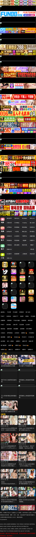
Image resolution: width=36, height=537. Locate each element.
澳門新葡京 (10, 333)
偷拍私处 (3, 328)
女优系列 (16, 236)
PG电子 (3, 316)
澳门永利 (28, 312)
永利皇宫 (17, 333)
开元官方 (24, 337)
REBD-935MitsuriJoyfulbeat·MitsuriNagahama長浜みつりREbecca (9, 484)
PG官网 (9, 312)
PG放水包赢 (17, 320)
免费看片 (18, 341)
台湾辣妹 (9, 227)
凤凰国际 (9, 320)
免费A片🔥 (18, 345)
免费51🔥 (9, 337)
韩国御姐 (16, 227)
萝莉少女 (32, 218)
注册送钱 (8, 316)
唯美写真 (24, 245)
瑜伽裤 (24, 240)
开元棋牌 (15, 312)
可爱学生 (24, 236)
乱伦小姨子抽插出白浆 (8, 411)
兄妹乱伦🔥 (26, 345)
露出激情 (16, 245)
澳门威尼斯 (3, 345)
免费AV (24, 349)
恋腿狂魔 (32, 236)
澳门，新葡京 (10, 341)
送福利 (21, 316)
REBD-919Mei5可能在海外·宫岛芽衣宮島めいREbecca (9, 501)
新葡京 (27, 316)
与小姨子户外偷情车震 (26, 366)
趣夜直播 (9, 328)
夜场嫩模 (16, 328)
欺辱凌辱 (9, 231)
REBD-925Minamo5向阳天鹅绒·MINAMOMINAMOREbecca (27, 502)
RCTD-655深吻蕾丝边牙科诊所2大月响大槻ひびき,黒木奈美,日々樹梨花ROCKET (8, 466)
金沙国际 (3, 341)
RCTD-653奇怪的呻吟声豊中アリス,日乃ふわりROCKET (8, 447)
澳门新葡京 (29, 328)
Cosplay (24, 222)
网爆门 (32, 245)
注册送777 (15, 316)
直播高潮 (24, 320)
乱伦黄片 (28, 324)
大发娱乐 (3, 333)
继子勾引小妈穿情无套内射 (9, 381)
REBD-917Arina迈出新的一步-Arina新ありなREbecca (27, 465)
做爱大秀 (24, 341)
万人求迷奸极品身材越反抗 (9, 396)
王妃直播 (21, 324)
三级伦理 (9, 222)
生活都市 (9, 254)
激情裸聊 (3, 337)
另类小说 (9, 258)
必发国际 (22, 328)
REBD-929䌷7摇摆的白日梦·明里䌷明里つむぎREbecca (27, 483)
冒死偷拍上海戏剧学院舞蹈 (26, 381)
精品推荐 (9, 218)
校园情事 (16, 254)
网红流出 (24, 231)
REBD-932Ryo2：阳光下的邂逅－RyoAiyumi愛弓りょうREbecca (26, 447)
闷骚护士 (32, 240)
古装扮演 (9, 236)
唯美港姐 (24, 227)
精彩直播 (30, 320)
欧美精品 (24, 218)
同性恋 (32, 249)
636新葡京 (31, 333)
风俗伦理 (32, 254)
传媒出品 (9, 249)
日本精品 (16, 222)
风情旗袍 (9, 240)
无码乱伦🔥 (17, 337)
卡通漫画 (9, 245)
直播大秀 (31, 341)
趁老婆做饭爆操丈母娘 (8, 366)
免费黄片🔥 (4, 349)
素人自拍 (32, 222)
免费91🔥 (10, 345)
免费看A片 (17, 349)
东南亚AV (32, 227)
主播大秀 (15, 324)
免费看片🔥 (24, 333)
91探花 (17, 231)
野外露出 (32, 231)
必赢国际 (3, 320)
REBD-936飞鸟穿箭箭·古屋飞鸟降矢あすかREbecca (26, 430)
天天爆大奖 (31, 337)
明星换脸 (16, 240)
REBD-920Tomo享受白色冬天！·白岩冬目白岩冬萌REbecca (9, 430)
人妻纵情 (24, 254)
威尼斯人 (3, 312)
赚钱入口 (11, 349)
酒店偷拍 (8, 324)
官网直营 (21, 312)
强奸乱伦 (16, 218)
